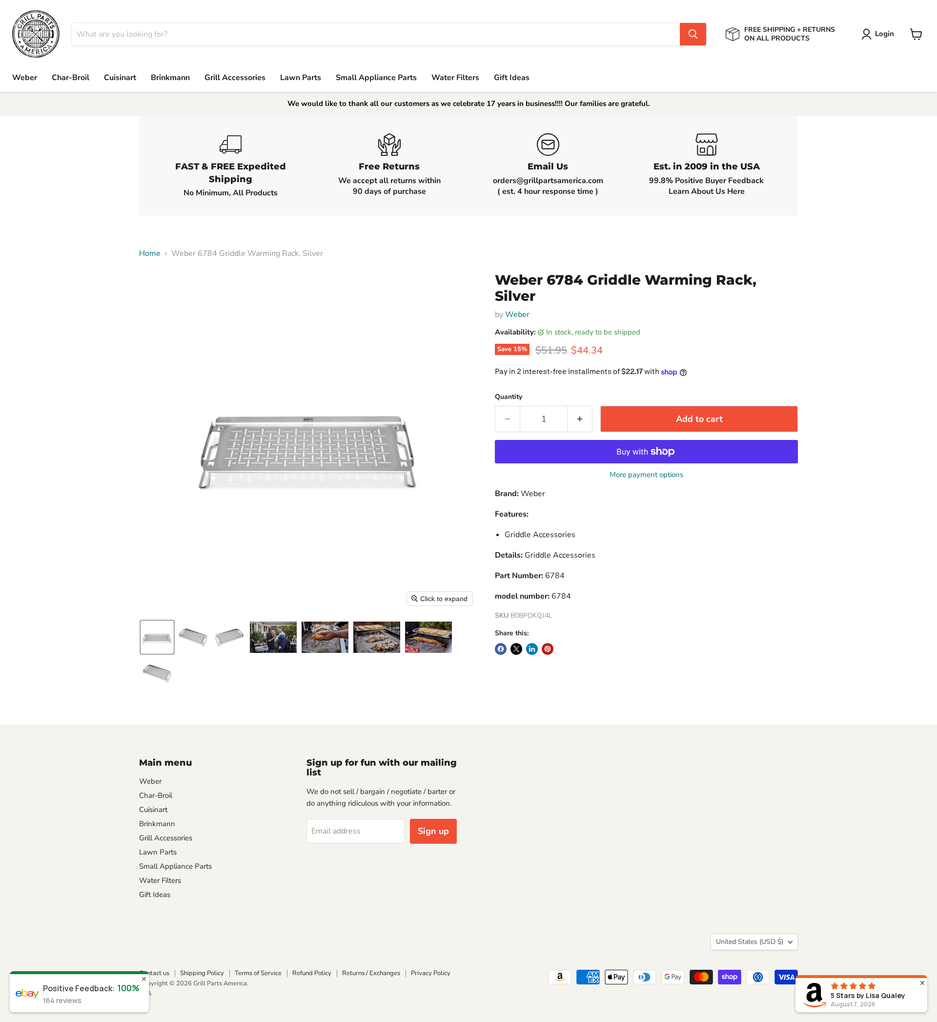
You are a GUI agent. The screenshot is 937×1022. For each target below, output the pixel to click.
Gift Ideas (512, 77)
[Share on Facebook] (501, 649)
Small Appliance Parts (376, 77)
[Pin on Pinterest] (547, 649)
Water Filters (455, 77)
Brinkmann (170, 77)
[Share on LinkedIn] (532, 649)
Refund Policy (311, 973)
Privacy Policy (430, 973)
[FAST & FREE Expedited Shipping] (230, 165)
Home (150, 253)
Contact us (154, 973)
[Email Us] (547, 165)
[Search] (693, 34)
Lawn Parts (300, 77)
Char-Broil (70, 77)
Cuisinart (120, 77)
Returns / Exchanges (371, 973)
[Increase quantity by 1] (580, 419)
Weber (24, 77)
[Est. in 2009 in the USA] (706, 165)
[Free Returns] (389, 165)
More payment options (646, 475)
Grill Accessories (234, 77)
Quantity (508, 397)
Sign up (433, 831)
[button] (879, 34)
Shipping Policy (202, 973)
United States (749, 941)
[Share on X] (516, 649)
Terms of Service (258, 973)
